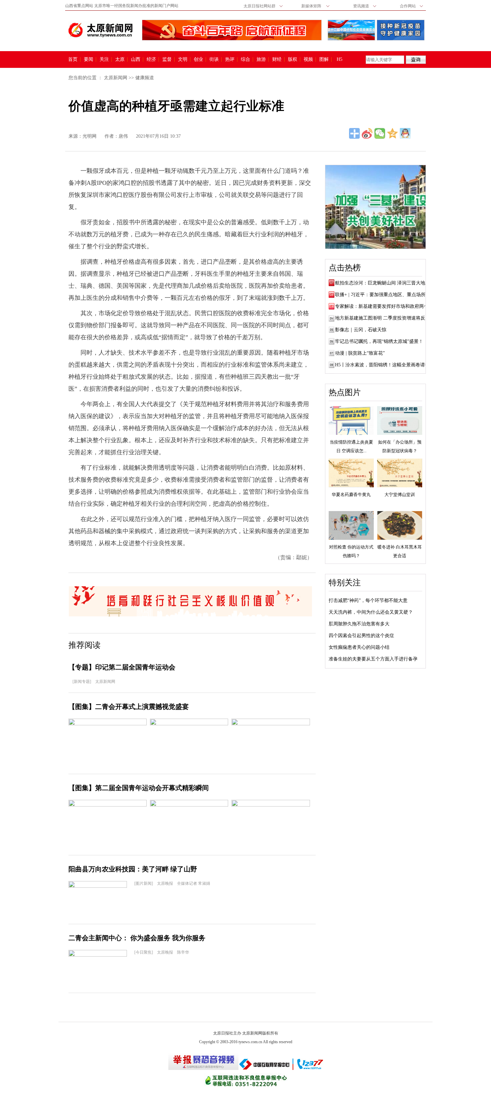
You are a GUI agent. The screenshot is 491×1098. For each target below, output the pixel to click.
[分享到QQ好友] (405, 133)
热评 (229, 59)
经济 (151, 59)
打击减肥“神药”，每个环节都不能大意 (368, 600)
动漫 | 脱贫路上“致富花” (360, 353)
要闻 (88, 59)
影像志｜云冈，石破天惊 (360, 329)
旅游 (261, 59)
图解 (324, 59)
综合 (245, 59)
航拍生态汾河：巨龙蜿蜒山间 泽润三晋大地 (380, 282)
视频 (308, 59)
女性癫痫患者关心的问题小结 (359, 647)
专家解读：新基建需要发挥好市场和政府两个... (384, 306)
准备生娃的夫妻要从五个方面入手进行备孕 (373, 658)
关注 (104, 59)
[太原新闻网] (100, 30)
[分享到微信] (379, 133)
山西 (135, 59)
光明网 (90, 136)
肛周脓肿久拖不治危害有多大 (359, 623)
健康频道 (144, 77)
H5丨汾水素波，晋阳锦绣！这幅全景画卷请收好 (384, 364)
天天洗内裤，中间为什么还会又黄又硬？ (371, 612)
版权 (292, 59)
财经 (277, 59)
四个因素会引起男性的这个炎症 (361, 635)
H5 (342, 59)
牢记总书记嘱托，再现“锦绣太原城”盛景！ (379, 341)
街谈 (214, 59)
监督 (167, 59)
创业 (198, 59)
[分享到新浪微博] (367, 133)
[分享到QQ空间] (392, 133)
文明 (182, 59)
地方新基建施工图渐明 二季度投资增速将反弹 (382, 318)
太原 (120, 59)
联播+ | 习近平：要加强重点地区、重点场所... (382, 294)
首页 (72, 59)
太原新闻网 (115, 77)
